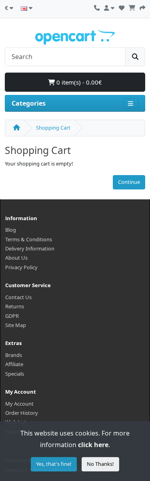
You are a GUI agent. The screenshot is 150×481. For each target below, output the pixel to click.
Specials (14, 373)
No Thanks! (100, 463)
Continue (129, 181)
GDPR (12, 315)
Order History (21, 412)
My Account (19, 403)
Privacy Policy (21, 267)
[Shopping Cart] (132, 7)
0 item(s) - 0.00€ (78, 82)
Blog (10, 229)
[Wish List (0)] (121, 7)
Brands (13, 355)
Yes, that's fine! (54, 463)
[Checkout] (142, 7)
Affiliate (14, 364)
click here (93, 444)
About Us (16, 257)
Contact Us (18, 297)
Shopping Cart (53, 127)
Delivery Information (29, 248)
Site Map (15, 325)
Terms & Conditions (28, 239)
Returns (14, 306)
